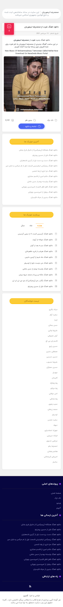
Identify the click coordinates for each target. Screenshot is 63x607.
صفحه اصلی (56, 493)
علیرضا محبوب (51, 362)
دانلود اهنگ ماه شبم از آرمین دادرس (41, 257)
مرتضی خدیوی (51, 441)
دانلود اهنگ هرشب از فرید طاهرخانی (41, 251)
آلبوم (58, 508)
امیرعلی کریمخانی (50, 457)
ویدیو (59, 503)
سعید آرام (53, 315)
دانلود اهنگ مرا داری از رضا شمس (44, 171)
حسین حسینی (51, 357)
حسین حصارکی (51, 367)
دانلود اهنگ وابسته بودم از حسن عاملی (42, 181)
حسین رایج (53, 346)
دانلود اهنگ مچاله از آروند (45, 240)
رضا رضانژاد (53, 383)
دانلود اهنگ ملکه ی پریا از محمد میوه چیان (38, 275)
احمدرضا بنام (52, 446)
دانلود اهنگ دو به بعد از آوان (43, 245)
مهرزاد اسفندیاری (51, 430)
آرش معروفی (52, 336)
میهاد (55, 425)
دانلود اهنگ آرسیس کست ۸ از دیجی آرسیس (37, 234)
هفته (39, 225)
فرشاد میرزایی (52, 436)
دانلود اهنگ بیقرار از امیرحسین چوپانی (42, 192)
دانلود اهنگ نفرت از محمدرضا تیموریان (41, 27)
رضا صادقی (53, 399)
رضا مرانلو (54, 388)
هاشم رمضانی (52, 451)
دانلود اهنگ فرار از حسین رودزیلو (45, 155)
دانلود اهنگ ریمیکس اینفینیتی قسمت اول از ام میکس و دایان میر (31, 166)
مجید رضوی (53, 404)
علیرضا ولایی (52, 330)
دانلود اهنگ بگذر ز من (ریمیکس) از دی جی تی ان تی (34, 280)
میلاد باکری (53, 309)
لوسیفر (54, 415)
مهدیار (55, 372)
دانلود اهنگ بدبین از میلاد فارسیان (44, 197)
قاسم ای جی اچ (51, 341)
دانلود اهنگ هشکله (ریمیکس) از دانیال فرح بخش (38, 150)
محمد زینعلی (52, 409)
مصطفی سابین (51, 351)
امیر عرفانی (53, 393)
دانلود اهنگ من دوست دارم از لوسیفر (40, 263)
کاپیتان (54, 378)
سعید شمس (52, 420)
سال (23, 225)
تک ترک (50, 120)
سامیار (55, 462)
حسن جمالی (52, 325)
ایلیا (55, 320)
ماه (31, 225)
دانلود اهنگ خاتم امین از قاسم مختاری (42, 176)
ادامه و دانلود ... (29, 126)
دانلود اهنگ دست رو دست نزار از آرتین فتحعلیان (38, 160)
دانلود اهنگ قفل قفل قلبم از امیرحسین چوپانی (39, 187)
